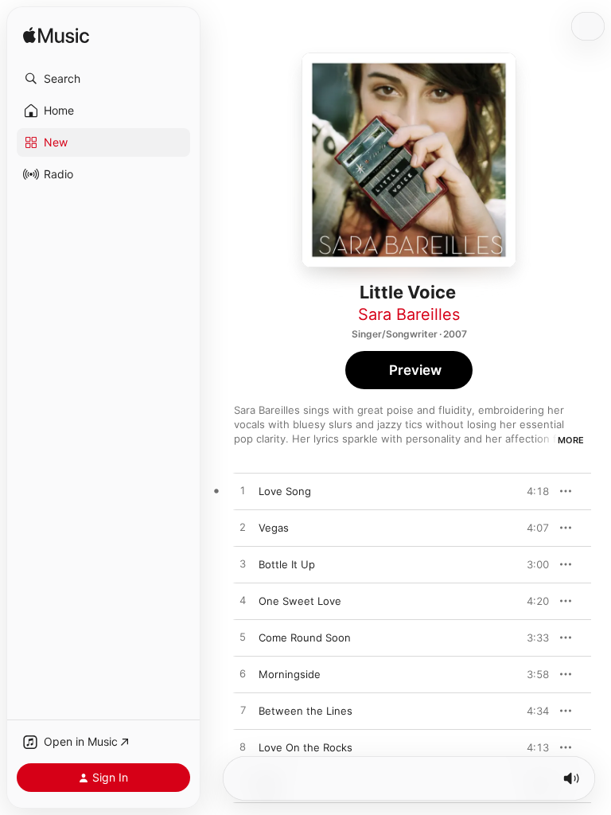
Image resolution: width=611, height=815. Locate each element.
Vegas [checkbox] (274, 527)
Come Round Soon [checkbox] (305, 637)
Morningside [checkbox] (290, 674)
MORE (571, 440)
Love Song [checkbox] (285, 491)
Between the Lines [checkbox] (305, 710)
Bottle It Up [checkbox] (287, 564)
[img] (56, 36)
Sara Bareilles (409, 314)
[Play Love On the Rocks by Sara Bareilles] (243, 747)
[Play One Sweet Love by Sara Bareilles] (243, 601)
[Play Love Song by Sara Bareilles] (243, 491)
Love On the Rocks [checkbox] (305, 747)
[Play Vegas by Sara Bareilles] (243, 528)
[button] (103, 78)
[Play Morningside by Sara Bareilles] (243, 674)
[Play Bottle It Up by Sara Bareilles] (243, 564)
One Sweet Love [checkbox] (300, 601)
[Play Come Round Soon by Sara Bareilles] (243, 637)
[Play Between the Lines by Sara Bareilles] (243, 711)
